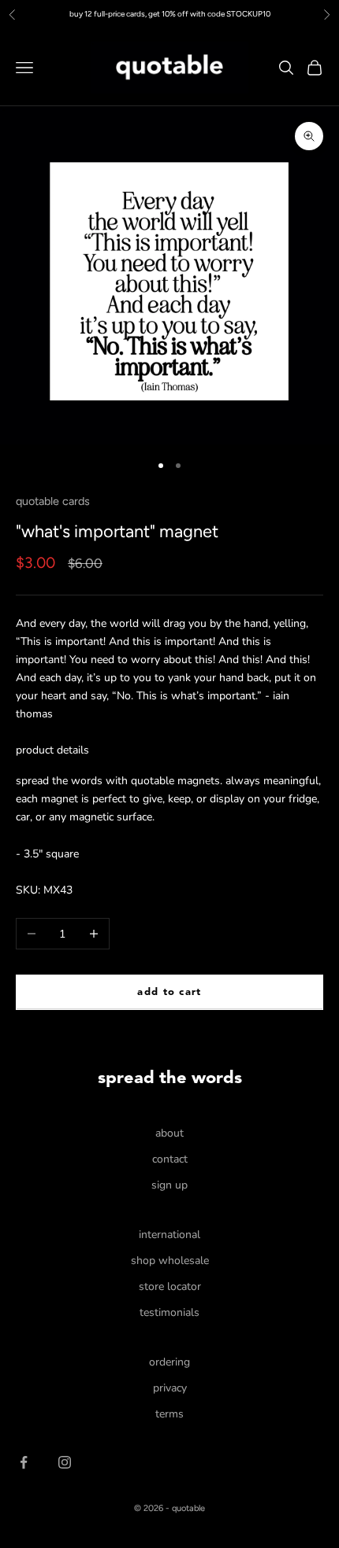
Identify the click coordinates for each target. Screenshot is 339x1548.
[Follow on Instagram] (65, 1462)
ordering (169, 1361)
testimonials (169, 1312)
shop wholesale (170, 1260)
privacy (170, 1387)
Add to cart (169, 992)
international (169, 1234)
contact (170, 1159)
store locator (170, 1286)
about (169, 1133)
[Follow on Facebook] (24, 1462)
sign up (169, 1185)
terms (169, 1413)
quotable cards (53, 501)
